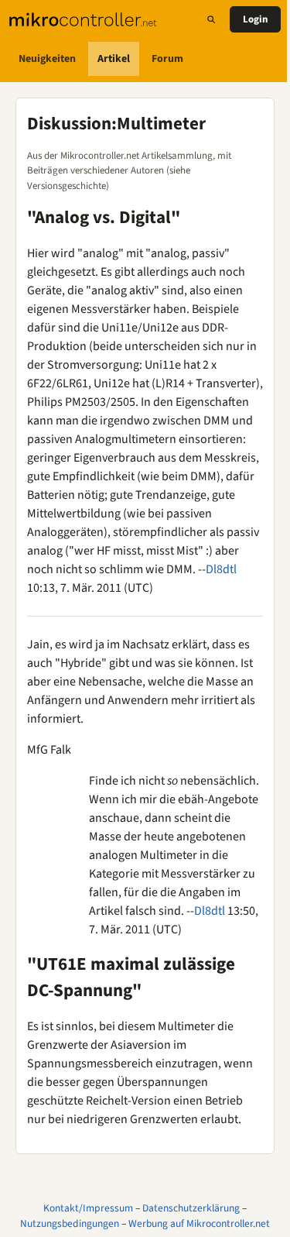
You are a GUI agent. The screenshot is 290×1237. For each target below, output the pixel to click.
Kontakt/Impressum (88, 1208)
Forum (167, 59)
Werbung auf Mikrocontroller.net (199, 1223)
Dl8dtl (221, 569)
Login (255, 19)
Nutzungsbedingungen (69, 1223)
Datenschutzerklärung (191, 1208)
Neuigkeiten (47, 59)
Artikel (113, 59)
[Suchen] (211, 19)
